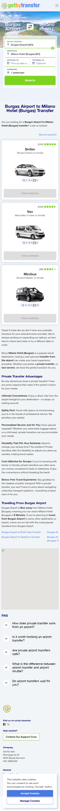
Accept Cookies (30, 793)
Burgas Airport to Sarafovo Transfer (21, 537)
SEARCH (30, 80)
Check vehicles (30, 193)
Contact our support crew (21, 736)
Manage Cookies (30, 800)
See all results (46, 134)
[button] (30, 43)
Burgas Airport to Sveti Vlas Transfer (21, 532)
